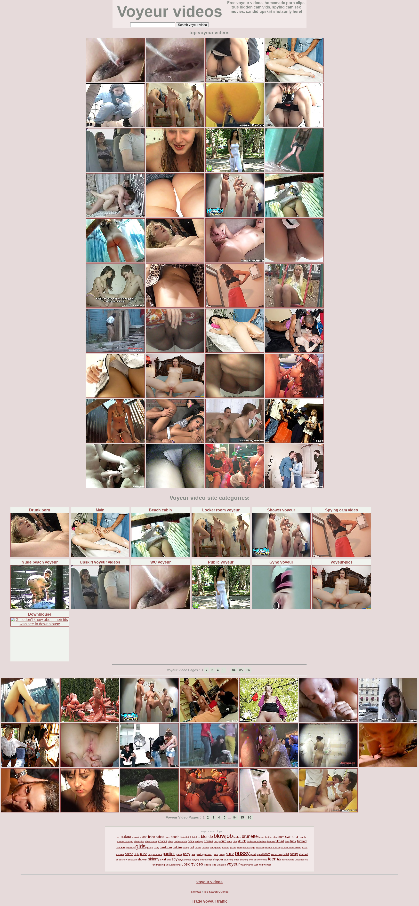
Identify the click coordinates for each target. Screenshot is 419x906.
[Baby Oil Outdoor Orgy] (89, 721)
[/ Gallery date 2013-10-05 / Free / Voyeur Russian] (89, 766)
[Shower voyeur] (281, 556)
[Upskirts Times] (175, 216)
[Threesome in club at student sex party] (30, 811)
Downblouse (39, 614)
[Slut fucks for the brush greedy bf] (115, 306)
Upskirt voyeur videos (100, 562)
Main (100, 510)
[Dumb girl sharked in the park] (234, 171)
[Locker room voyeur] (221, 556)
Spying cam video (341, 510)
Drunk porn (39, 510)
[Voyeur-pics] (341, 608)
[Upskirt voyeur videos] (100, 608)
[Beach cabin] (160, 556)
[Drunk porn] (39, 556)
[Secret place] (115, 351)
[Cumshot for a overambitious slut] (209, 721)
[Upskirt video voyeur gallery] (294, 306)
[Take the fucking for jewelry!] (149, 766)
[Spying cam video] (341, 556)
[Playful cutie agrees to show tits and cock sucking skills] (175, 396)
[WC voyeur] (160, 608)
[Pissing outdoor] (209, 766)
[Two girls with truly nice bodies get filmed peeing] (294, 171)
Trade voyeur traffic (209, 901)
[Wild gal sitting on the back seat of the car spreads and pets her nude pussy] (115, 171)
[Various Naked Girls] (328, 766)
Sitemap (196, 891)
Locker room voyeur (221, 510)
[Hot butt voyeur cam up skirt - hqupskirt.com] (294, 441)
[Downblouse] (39, 624)
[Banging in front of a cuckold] (234, 261)
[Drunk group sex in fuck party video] (294, 351)
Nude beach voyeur (40, 562)
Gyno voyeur (281, 562)
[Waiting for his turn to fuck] (115, 216)
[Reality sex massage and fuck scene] (234, 351)
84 (233, 670)
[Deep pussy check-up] (328, 721)
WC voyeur (160, 562)
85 (241, 670)
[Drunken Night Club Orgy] (234, 487)
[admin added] (234, 81)
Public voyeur (221, 562)
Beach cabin (160, 510)
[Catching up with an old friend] (294, 487)
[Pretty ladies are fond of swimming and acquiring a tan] (268, 811)
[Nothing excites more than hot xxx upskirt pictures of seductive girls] (175, 487)
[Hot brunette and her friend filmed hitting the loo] (115, 126)
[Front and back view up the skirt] (175, 306)
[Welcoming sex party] (234, 441)
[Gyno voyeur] (281, 608)
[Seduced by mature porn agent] (388, 721)
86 (248, 670)
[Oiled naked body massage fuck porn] (294, 81)
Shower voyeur (281, 510)
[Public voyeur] (221, 608)
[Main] (100, 556)
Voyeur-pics (341, 562)
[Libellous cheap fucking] (115, 487)
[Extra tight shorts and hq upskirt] (115, 396)
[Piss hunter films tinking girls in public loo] (294, 126)
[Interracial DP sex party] (328, 811)
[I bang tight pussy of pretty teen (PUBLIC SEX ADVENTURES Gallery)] (268, 721)
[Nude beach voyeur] (39, 608)
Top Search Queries (215, 891)
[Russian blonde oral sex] (388, 766)
